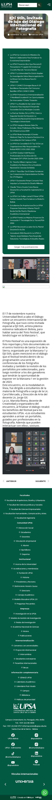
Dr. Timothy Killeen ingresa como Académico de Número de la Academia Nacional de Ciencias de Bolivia (25, 165)
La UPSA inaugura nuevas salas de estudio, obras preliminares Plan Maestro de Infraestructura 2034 (26, 128)
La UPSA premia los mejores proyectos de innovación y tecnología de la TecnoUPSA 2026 (27, 220)
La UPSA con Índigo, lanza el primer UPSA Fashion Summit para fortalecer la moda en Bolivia (27, 199)
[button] (5, 784)
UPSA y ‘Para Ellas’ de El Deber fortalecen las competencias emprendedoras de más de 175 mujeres (27, 174)
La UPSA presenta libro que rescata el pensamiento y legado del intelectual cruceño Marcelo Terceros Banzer (25, 67)
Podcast (36, 764)
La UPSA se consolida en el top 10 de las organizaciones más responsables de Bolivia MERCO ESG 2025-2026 (26, 146)
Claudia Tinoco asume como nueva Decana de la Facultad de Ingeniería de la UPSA (27, 190)
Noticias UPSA (37, 34)
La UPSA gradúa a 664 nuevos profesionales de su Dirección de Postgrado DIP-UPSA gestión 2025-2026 (26, 156)
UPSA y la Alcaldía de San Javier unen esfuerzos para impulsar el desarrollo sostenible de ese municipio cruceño (25, 107)
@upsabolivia (36, 738)
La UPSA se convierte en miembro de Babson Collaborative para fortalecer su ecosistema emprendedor (26, 58)
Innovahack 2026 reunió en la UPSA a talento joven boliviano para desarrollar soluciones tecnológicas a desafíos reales (27, 236)
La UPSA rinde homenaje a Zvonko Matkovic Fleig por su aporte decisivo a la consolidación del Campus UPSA (27, 137)
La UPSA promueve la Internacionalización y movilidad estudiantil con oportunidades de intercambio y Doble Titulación (27, 97)
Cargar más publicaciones (26, 247)
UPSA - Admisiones (13, 747)
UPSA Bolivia (13, 738)
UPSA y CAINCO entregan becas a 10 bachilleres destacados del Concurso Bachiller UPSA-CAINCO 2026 (25, 88)
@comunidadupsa (36, 747)
